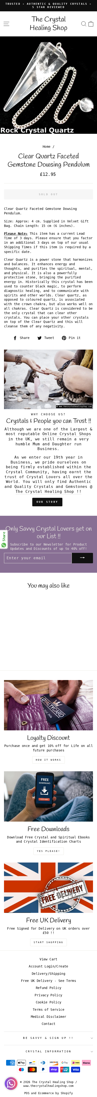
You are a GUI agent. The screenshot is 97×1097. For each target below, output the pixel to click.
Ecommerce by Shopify (55, 1093)
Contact (49, 1024)
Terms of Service (48, 1009)
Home (46, 146)
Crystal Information (49, 1051)
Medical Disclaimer (48, 1017)
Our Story (47, 501)
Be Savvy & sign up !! (48, 1038)
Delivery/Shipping (48, 974)
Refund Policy (48, 988)
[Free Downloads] (48, 796)
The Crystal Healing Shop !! (48, 491)
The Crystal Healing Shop (48, 23)
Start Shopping (48, 942)
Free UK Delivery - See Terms (48, 981)
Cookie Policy (48, 1002)
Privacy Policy (48, 995)
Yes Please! (48, 851)
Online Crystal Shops (66, 434)
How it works (48, 760)
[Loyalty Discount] (48, 705)
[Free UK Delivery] (48, 888)
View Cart (48, 959)
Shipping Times (18, 247)
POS (26, 1093)
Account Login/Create (48, 966)
